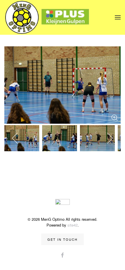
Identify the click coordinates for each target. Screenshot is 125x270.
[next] (109, 138)
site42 (72, 225)
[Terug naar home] (48, 17)
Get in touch (62, 239)
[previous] (15, 138)
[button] (118, 17)
